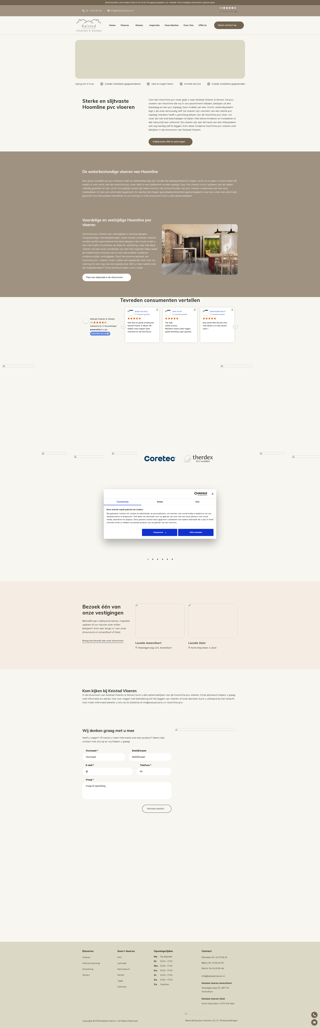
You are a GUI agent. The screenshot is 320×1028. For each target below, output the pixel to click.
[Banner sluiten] (213, 494)
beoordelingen (229, 1020)
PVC (119, 957)
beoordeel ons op (99, 333)
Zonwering (87, 969)
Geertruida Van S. (218, 311)
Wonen (86, 975)
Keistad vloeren (108, 1021)
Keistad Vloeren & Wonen (102, 318)
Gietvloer (122, 987)
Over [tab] (197, 502)
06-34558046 (133, 702)
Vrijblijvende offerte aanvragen (168, 141)
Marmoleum (123, 969)
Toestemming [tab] (122, 502)
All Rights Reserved (128, 1021)
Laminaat (121, 963)
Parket (120, 975)
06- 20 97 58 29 (219, 957)
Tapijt (120, 981)
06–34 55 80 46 (216, 968)
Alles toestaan (196, 532)
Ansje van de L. (141, 311)
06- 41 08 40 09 (216, 963)
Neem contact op (227, 25)
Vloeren (86, 957)
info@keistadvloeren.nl (122, 11)
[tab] (147, 559)
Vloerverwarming (91, 963)
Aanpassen (158, 532)
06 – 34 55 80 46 (94, 11)
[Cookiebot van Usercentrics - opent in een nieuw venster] (196, 494)
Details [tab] (160, 502)
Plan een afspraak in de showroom (104, 277)
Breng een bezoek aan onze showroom (102, 640)
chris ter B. (177, 311)
